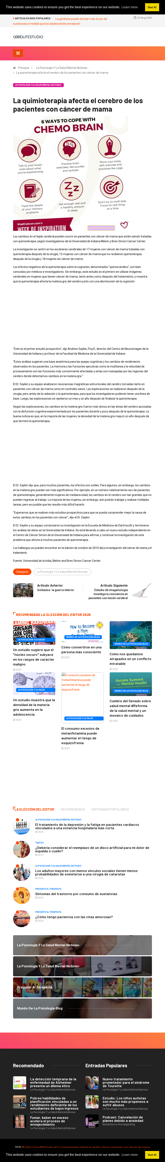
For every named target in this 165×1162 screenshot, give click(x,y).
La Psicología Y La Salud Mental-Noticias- (62, 67)
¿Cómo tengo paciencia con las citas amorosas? (74, 917)
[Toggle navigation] (18, 53)
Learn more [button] (130, 1154)
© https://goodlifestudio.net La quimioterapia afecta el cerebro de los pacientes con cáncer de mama (86, 1147)
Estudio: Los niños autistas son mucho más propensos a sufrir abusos (125, 1101)
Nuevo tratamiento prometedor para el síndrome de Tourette (126, 1082)
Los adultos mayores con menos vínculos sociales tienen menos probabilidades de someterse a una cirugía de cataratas (86, 872)
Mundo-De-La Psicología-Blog (83, 637)
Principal (23, 67)
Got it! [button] (152, 1154)
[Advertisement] (82, 315)
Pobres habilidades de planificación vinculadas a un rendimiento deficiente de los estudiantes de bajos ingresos (54, 1103)
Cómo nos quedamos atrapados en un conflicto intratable (130, 659)
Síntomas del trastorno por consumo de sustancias (76, 893)
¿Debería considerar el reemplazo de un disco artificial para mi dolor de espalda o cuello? (92, 849)
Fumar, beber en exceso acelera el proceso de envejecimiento (49, 1120)
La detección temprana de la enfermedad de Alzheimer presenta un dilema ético (53, 1082)
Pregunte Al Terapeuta (48, 889)
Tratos (39, 843)
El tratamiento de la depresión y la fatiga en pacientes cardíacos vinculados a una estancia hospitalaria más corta (87, 826)
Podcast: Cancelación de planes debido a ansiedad (123, 1119)
